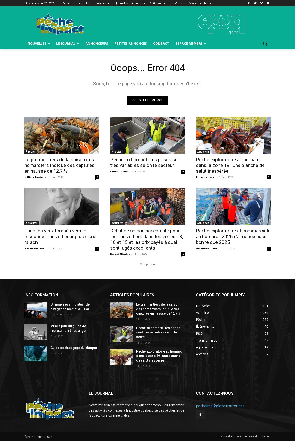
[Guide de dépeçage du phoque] (35, 353)
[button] (265, 43)
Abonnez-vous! (247, 436)
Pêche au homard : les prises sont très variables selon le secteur (146, 162)
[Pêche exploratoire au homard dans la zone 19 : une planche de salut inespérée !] (233, 135)
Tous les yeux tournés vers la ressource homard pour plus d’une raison (60, 236)
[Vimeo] (261, 3)
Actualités (203, 151)
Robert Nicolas (206, 177)
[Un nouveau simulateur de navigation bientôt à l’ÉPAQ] (35, 310)
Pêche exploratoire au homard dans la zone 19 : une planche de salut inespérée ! (230, 165)
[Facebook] (242, 3)
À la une (30, 151)
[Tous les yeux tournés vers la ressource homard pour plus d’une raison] (61, 206)
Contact (265, 436)
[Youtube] (268, 3)
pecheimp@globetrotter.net (220, 405)
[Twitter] (255, 3)
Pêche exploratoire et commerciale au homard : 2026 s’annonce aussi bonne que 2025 (233, 236)
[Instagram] (248, 3)
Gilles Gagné (119, 171)
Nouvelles (227, 436)
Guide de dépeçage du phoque (73, 348)
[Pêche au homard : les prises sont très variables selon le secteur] (147, 135)
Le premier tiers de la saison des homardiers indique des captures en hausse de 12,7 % (59, 165)
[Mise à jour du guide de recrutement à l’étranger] (35, 332)
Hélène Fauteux (35, 177)
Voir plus (146, 264)
